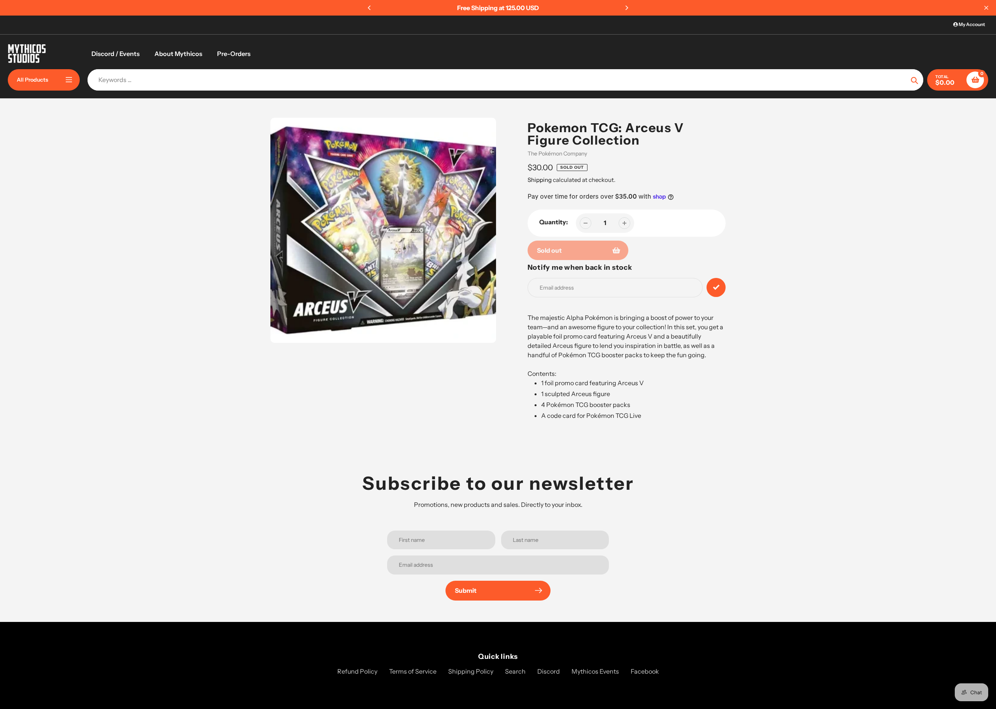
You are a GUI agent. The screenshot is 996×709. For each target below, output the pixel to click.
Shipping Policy (470, 671)
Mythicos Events (595, 671)
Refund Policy (357, 671)
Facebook (645, 671)
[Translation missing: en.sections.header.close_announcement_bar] (986, 8)
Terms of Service (413, 671)
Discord (548, 671)
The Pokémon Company (557, 153)
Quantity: (553, 222)
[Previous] (370, 8)
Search (515, 671)
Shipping (540, 179)
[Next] (626, 8)
